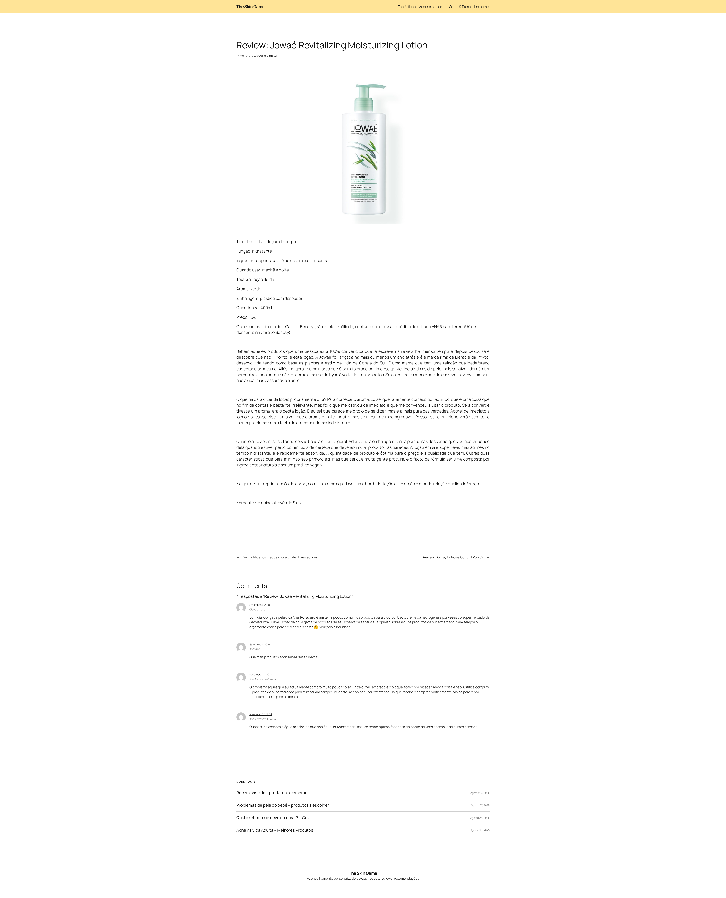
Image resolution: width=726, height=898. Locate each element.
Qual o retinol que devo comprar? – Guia (273, 817)
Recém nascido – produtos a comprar (271, 792)
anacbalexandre (258, 55)
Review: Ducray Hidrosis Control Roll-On (453, 557)
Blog (274, 55)
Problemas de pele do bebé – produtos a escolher (282, 805)
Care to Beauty (299, 327)
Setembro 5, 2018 (259, 604)
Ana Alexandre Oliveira (262, 679)
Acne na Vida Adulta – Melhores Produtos (274, 830)
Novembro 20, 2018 (260, 674)
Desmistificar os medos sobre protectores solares (280, 557)
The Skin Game (250, 6)
